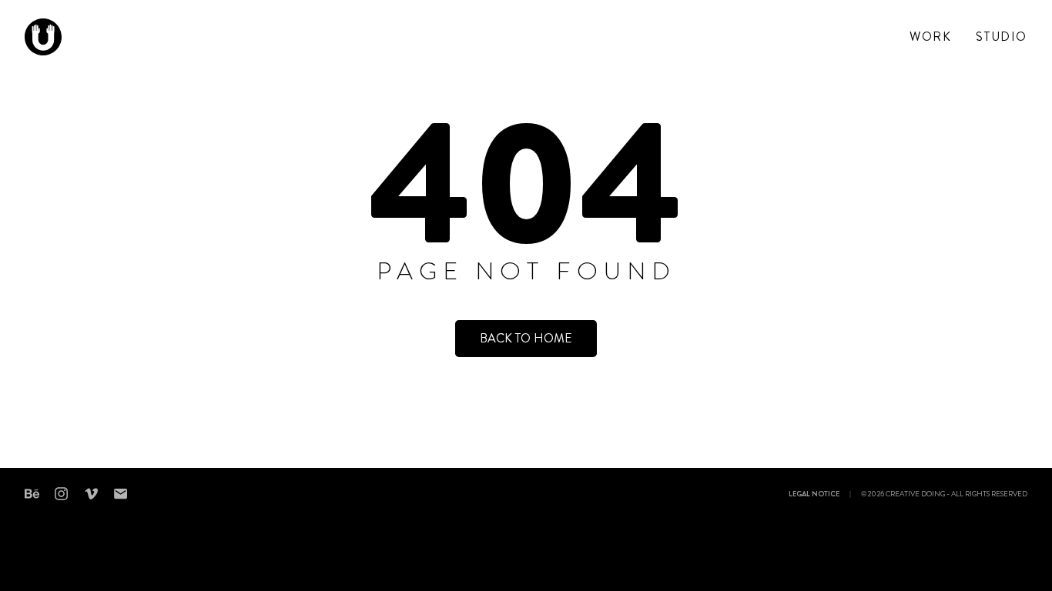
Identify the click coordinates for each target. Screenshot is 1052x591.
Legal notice (814, 495)
